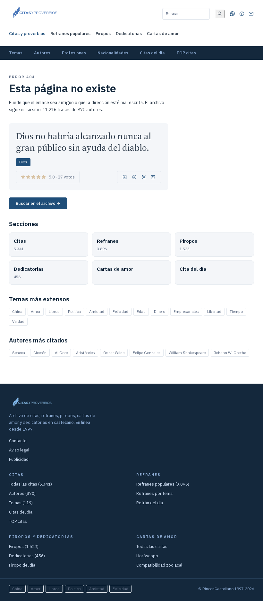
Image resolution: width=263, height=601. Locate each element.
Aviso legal (19, 450)
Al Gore (61, 352)
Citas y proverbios (27, 33)
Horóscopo (147, 556)
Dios (23, 161)
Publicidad (19, 459)
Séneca (18, 352)
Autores (42, 53)
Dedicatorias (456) (27, 556)
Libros (54, 311)
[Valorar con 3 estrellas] (33, 177)
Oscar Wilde (113, 352)
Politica (74, 311)
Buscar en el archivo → (38, 203)
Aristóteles (85, 352)
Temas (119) (21, 502)
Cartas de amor (163, 33)
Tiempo (236, 311)
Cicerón (40, 352)
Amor (35, 311)
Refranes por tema (154, 493)
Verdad (18, 321)
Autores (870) (22, 493)
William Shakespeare (187, 352)
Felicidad (120, 311)
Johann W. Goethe (230, 352)
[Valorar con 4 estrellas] (38, 177)
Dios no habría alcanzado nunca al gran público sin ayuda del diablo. (83, 142)
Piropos (103, 33)
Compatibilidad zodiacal (159, 565)
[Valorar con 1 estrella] (23, 177)
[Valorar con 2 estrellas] (28, 177)
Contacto (18, 440)
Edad (141, 311)
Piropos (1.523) (23, 546)
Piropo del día (22, 565)
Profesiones (74, 53)
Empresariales (186, 311)
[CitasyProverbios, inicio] (35, 14)
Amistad (96, 311)
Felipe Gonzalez (146, 352)
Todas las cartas (151, 546)
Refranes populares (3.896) (162, 484)
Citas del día (152, 53)
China (17, 311)
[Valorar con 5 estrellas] (43, 177)
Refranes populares (70, 33)
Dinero (159, 311)
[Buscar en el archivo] (220, 14)
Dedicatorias (129, 33)
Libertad (214, 311)
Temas (15, 53)
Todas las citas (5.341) (30, 484)
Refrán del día (149, 502)
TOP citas (186, 53)
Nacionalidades (113, 53)
